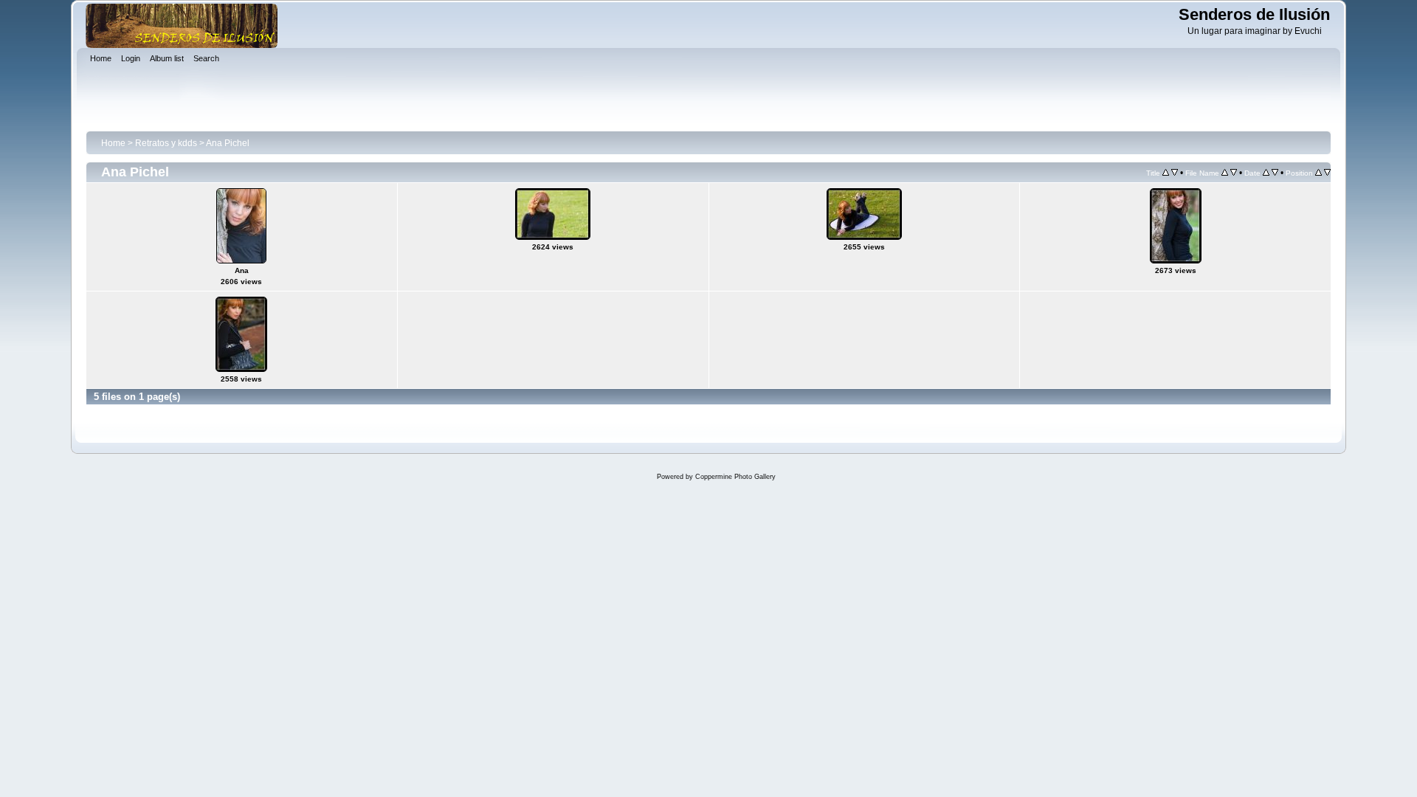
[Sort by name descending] (1233, 173)
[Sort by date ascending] (1266, 173)
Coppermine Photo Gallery (735, 476)
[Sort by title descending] (1174, 173)
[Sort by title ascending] (1165, 173)
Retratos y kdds (166, 143)
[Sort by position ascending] (1318, 173)
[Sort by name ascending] (1224, 173)
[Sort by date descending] (1275, 173)
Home (113, 143)
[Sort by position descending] (1327, 173)
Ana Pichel (227, 143)
